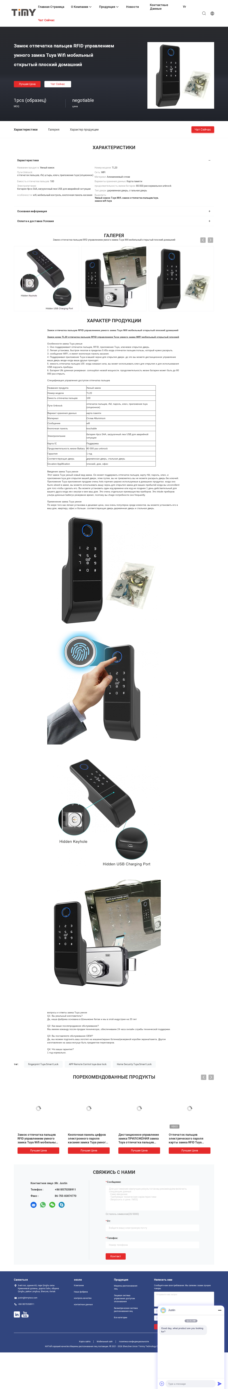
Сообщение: (114, 1182)
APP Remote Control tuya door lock (87, 1064)
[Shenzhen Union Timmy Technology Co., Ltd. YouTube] (25, 1315)
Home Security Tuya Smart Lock (134, 1064)
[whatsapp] (43, 1205)
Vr (184, 6)
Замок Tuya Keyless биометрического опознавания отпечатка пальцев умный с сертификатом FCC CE (186, 1142)
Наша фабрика (81, 1292)
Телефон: (112, 1238)
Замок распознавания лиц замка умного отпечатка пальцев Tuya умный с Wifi (137, 1138)
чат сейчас (58, 84)
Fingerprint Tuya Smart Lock (43, 1064)
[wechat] (52, 1205)
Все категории (120, 1317)
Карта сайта (84, 1341)
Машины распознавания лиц (125, 1287)
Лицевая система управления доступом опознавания (124, 1298)
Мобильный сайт (105, 1341)
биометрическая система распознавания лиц (126, 1309)
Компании (79, 1285)
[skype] (62, 1205)
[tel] (71, 1205)
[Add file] (162, 1383)
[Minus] (220, 1310)
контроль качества (82, 1298)
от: (109, 1221)
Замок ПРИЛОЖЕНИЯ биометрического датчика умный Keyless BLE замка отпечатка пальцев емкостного (87, 1142)
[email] (34, 1205)
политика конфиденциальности (134, 1341)
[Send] (219, 1383)
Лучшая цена (27, 84)
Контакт (115, 1256)
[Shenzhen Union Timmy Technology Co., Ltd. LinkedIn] (17, 1315)
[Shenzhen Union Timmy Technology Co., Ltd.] (23, 12)
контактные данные (83, 1304)
